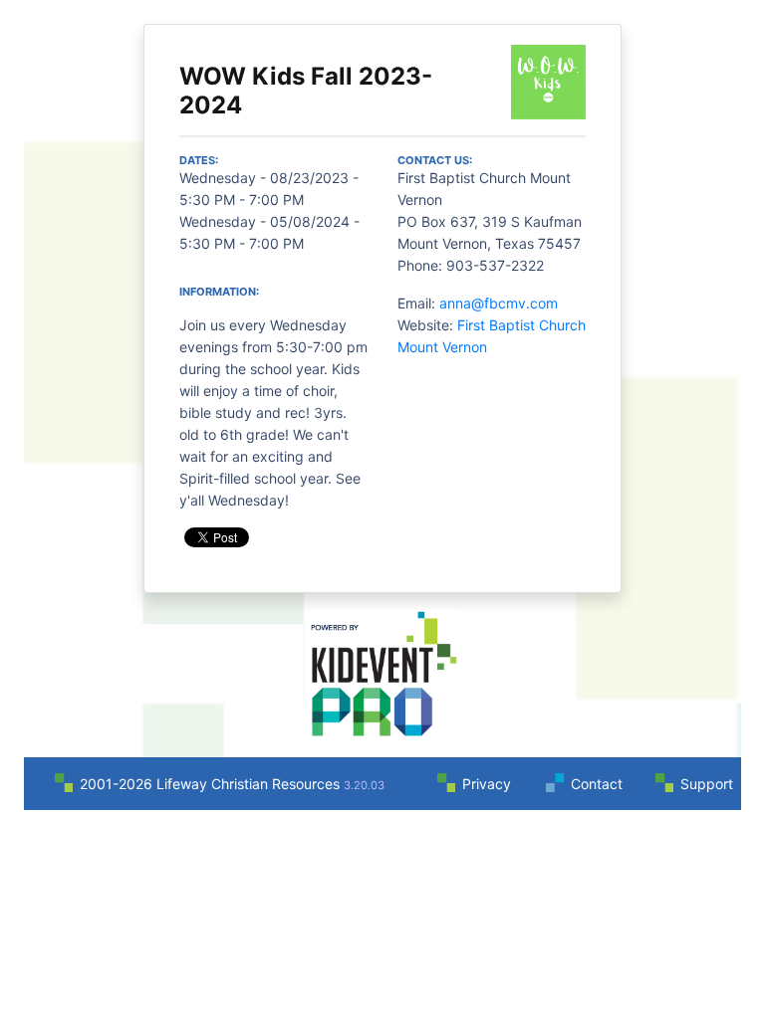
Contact (597, 783)
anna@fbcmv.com (498, 303)
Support (706, 783)
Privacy (486, 783)
